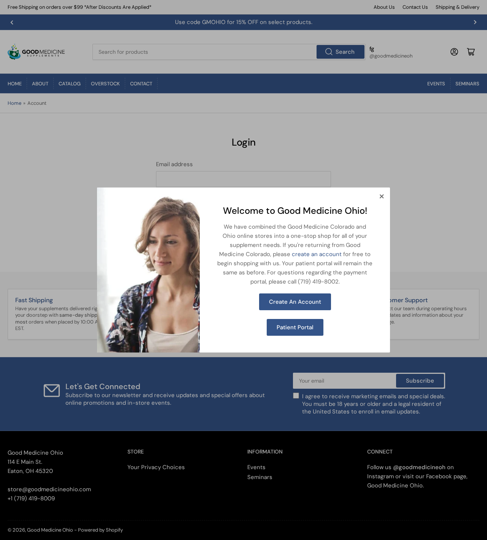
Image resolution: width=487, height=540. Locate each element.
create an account (317, 254)
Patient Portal (295, 327)
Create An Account (295, 302)
